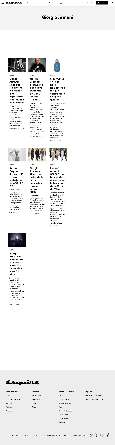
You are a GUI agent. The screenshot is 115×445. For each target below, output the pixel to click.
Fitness (52, 3)
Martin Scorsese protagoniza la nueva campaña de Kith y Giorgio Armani (36, 89)
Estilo (26, 3)
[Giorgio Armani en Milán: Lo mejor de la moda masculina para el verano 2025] (37, 154)
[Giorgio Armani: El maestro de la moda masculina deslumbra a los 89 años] (17, 240)
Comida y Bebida (62, 3)
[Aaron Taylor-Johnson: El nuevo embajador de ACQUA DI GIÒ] (17, 154)
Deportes (90, 3)
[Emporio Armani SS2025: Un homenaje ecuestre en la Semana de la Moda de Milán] (58, 154)
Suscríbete (102, 3)
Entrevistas (78, 3)
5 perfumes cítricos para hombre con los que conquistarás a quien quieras (57, 89)
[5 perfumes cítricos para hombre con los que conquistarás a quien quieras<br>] (58, 65)
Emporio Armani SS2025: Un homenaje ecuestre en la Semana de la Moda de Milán (57, 179)
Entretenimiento (39, 3)
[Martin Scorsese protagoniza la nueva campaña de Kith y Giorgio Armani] (37, 65)
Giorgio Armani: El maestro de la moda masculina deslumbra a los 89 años (16, 264)
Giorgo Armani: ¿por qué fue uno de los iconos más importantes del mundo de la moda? (16, 90)
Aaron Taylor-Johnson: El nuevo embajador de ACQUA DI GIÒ (16, 177)
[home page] (14, 3)
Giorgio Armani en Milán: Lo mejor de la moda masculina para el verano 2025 (36, 180)
